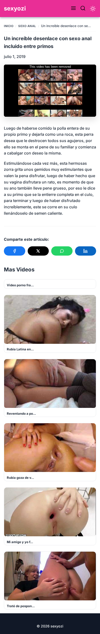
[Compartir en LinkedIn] (85, 251)
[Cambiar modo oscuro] (93, 8)
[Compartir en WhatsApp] (62, 251)
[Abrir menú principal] (73, 8)
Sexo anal (27, 26)
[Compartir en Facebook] (14, 251)
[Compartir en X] (38, 251)
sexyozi (15, 8)
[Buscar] (83, 8)
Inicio (8, 26)
